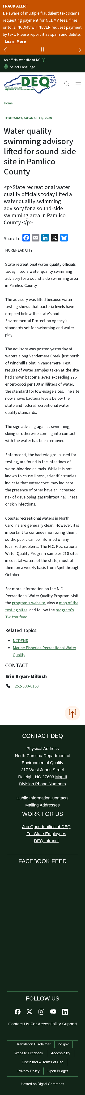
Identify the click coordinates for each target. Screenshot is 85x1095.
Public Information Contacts (42, 798)
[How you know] (43, 59)
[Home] (30, 77)
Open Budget (57, 1071)
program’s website (28, 603)
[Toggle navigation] (78, 84)
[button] (63, 84)
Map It (61, 777)
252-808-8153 (27, 686)
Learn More (15, 41)
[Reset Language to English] (6, 67)
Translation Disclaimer (33, 1044)
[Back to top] (72, 713)
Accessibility (60, 1053)
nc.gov (63, 1044)
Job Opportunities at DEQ (46, 826)
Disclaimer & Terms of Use (42, 1062)
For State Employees (46, 833)
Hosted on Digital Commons (42, 1084)
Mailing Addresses (42, 805)
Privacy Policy (28, 1071)
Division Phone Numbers (42, 784)
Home (8, 103)
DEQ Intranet (46, 840)
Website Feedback (28, 1053)
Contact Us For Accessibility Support (42, 1024)
